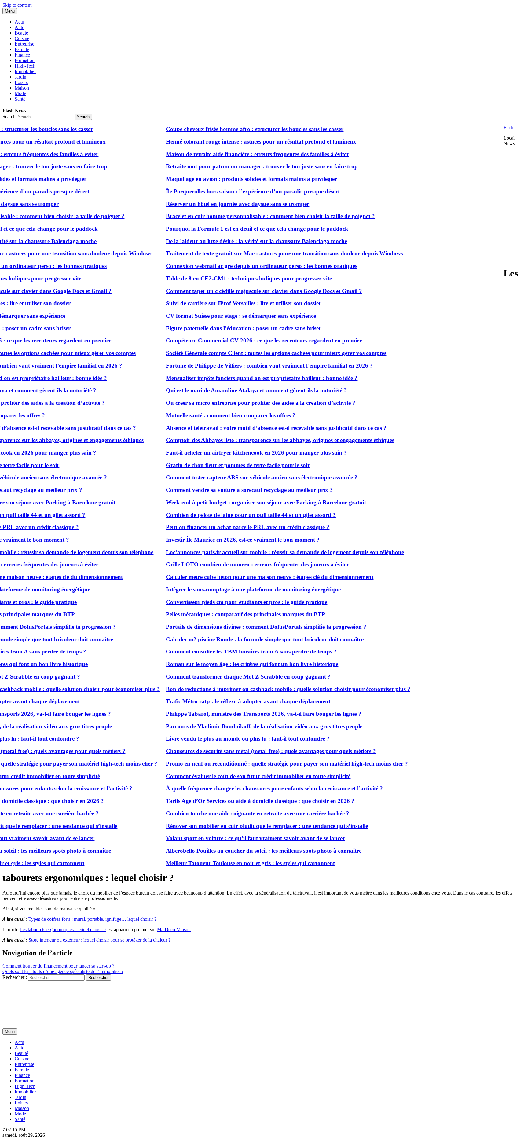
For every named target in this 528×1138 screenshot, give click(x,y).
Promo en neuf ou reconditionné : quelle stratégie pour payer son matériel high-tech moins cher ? (267, 763)
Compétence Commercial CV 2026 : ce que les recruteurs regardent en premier (244, 340)
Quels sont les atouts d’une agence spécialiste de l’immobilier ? (62, 971)
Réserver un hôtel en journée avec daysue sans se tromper (217, 204)
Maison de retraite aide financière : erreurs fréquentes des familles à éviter (237, 154)
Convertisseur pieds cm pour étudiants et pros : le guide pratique (226, 602)
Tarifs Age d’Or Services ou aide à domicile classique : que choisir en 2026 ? (240, 801)
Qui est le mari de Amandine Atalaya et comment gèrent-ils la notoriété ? (236, 390)
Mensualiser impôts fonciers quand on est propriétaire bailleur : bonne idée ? (241, 378)
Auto (19, 27)
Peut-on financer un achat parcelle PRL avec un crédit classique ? (227, 527)
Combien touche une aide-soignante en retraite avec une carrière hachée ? (237, 813)
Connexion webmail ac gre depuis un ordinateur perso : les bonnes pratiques (241, 266)
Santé (20, 98)
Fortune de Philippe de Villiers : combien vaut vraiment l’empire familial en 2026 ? (249, 365)
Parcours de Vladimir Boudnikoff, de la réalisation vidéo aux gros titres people (244, 726)
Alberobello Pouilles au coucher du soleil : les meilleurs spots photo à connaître (243, 850)
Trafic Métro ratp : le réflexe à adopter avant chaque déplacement (228, 701)
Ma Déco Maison (174, 929)
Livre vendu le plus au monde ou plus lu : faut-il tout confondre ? (228, 738)
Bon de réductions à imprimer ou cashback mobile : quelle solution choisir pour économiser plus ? (268, 689)
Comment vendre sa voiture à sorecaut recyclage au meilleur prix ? (229, 490)
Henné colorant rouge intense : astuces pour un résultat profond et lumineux (241, 141)
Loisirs (21, 82)
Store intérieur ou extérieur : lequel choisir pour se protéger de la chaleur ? (99, 939)
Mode (20, 93)
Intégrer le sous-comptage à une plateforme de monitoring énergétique (233, 589)
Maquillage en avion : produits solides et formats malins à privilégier (231, 179)
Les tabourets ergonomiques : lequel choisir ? (63, 929)
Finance (22, 54)
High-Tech (25, 65)
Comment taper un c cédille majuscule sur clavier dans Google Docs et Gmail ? (244, 291)
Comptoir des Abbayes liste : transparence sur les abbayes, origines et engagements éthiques (260, 440)
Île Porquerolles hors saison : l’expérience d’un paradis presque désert (233, 191)
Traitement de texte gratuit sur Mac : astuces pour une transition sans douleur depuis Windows (264, 253)
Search (9, 116)
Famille (22, 49)
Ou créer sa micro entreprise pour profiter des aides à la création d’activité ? (240, 403)
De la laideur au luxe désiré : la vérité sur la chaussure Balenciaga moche (236, 241)
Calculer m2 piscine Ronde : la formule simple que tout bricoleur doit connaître (244, 639)
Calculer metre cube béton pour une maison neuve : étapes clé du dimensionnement (249, 577)
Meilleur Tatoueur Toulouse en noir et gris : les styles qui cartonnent (230, 863)
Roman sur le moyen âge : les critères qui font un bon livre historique (232, 664)
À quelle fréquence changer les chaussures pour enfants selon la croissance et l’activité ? (254, 788)
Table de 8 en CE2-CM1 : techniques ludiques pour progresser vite (229, 278)
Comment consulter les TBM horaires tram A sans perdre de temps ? (231, 651)
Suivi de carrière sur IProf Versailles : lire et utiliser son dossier (223, 303)
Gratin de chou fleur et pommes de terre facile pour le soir (218, 465)
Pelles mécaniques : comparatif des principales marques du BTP (225, 614)
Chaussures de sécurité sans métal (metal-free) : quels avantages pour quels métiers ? (251, 751)
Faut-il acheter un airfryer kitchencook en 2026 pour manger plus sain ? (236, 452)
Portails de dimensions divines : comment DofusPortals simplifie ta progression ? (246, 627)
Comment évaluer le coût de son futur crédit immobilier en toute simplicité (238, 776)
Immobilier (25, 71)
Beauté (21, 32)
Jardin (20, 76)
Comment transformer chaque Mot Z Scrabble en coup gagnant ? (228, 676)
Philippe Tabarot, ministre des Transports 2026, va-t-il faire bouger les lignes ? (243, 714)
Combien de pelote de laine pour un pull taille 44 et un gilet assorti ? (231, 515)
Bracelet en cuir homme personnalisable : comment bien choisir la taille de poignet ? (250, 216)
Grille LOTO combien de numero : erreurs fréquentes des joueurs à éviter (237, 564)
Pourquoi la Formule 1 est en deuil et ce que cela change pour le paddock (237, 228)
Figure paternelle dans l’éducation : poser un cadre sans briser (223, 328)
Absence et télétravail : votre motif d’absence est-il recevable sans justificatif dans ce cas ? (256, 428)
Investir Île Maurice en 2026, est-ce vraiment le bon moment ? (222, 539)
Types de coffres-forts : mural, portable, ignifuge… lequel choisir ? (92, 919)
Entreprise (24, 43)
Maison (22, 87)
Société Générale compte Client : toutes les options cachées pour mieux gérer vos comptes (256, 353)
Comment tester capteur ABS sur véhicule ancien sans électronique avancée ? (241, 477)
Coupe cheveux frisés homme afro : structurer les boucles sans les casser (234, 129)
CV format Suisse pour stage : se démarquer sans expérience (221, 316)
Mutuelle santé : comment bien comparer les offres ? (210, 415)
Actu (19, 21)
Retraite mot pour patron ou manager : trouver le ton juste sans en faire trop (242, 166)
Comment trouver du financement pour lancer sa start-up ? (58, 965)
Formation (25, 60)
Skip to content (16, 5)
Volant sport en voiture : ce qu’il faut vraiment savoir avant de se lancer (235, 838)
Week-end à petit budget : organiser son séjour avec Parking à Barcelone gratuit (246, 502)
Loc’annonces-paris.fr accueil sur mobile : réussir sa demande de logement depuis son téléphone (265, 552)
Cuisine (22, 38)
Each (508, 127)
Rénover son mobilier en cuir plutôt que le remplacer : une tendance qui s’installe (247, 826)
